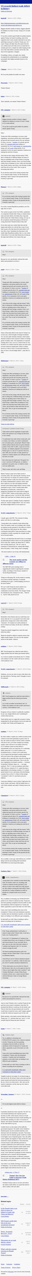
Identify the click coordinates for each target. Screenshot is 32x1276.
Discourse (11, 1271)
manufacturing (27, 146)
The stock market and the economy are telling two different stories (15, 561)
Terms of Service (5, 1267)
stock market (17, 146)
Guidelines (17, 1264)
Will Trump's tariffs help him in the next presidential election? (9, 1223)
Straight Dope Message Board (9, 2)
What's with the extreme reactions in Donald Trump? (9, 1251)
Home (2, 1264)
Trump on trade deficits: (7, 424)
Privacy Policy (16, 1267)
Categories (9, 1264)
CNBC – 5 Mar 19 (10, 556)
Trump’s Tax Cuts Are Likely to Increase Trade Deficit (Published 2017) (14, 1177)
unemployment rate (12, 144)
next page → (4, 1196)
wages (12, 148)
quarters (15, 142)
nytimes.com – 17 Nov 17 (12, 1172)
